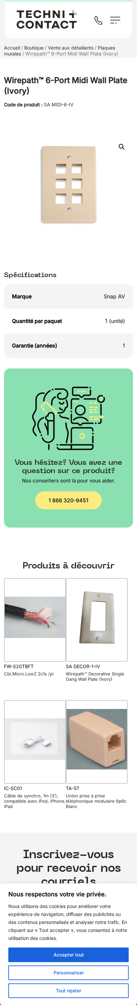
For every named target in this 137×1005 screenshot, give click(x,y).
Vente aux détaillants (70, 47)
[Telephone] (99, 21)
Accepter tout (69, 954)
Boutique (34, 47)
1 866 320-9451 (68, 500)
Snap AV (114, 296)
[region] (68, 944)
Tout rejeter (68, 990)
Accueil (12, 47)
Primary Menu (115, 20)
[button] (122, 147)
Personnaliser (69, 972)
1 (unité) (115, 321)
